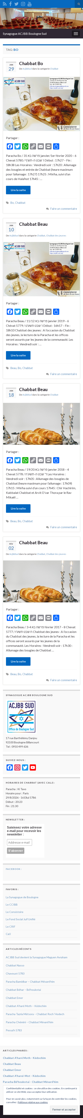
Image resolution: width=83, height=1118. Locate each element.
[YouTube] (30, 3)
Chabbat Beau (33, 224)
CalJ (8, 933)
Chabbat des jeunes (56, 235)
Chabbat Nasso (15, 965)
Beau (13, 368)
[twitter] (16, 3)
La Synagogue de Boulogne (22, 897)
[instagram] (23, 3)
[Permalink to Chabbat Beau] (41, 268)
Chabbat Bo (31, 63)
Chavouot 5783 (15, 973)
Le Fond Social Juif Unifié (20, 919)
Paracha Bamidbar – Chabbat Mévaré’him (30, 981)
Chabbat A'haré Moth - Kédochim (24, 1057)
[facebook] (10, 3)
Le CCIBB (12, 904)
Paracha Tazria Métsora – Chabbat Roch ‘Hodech (35, 1014)
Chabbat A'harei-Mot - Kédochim (24, 1075)
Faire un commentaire (63, 208)
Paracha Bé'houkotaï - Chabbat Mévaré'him (30, 1081)
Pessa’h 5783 (14, 1030)
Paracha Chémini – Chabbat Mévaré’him (29, 1022)
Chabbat (54, 68)
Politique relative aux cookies (33, 1102)
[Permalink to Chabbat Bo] (41, 103)
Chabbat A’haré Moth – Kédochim (26, 1006)
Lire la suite (18, 190)
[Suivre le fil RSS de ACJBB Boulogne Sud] (5, 3)
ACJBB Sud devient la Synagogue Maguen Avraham (36, 957)
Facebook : (14, 869)
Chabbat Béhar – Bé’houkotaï (23, 989)
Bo (12, 202)
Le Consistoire (14, 911)
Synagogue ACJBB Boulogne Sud (25, 33)
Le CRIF (10, 926)
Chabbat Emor (14, 997)
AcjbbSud (27, 68)
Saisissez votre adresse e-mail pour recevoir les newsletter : (24, 831)
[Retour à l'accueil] (41, 18)
